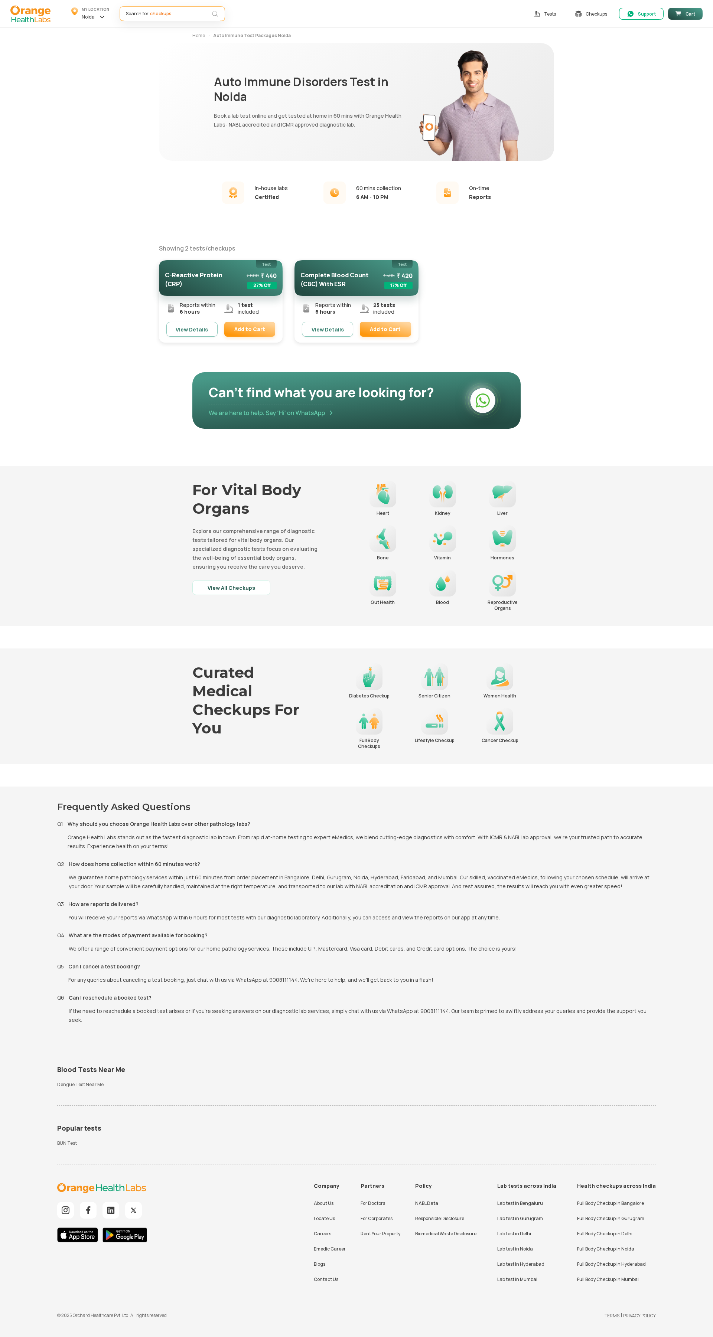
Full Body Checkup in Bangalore (610, 1203)
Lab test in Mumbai (517, 1279)
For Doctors (373, 1203)
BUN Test (67, 1143)
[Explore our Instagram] (65, 1210)
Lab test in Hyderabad (520, 1264)
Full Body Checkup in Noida (605, 1249)
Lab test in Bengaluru (520, 1203)
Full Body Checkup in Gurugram (610, 1218)
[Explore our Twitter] (133, 1210)
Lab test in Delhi (514, 1233)
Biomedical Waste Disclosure (445, 1233)
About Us (323, 1203)
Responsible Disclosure (439, 1218)
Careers (322, 1233)
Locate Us (324, 1218)
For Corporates (377, 1218)
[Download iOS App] (79, 1236)
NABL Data (426, 1203)
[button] (90, 14)
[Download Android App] (124, 1236)
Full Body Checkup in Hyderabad (611, 1264)
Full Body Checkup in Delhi (604, 1233)
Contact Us (326, 1279)
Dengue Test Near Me (80, 1084)
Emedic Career (330, 1249)
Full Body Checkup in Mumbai (608, 1279)
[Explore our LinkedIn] (110, 1210)
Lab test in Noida (515, 1249)
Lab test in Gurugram (520, 1218)
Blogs (319, 1264)
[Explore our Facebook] (88, 1210)
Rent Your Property (380, 1233)
